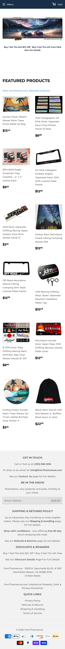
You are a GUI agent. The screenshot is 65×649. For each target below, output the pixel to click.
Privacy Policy (32, 600)
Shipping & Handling (32, 609)
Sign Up (55, 500)
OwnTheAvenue (33, 629)
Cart (59, 4)
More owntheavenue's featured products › (27, 90)
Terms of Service (32, 613)
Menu (10, 4)
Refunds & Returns (32, 604)
